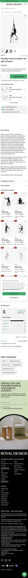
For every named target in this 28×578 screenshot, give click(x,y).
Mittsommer (4, 496)
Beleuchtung (17, 465)
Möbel (15, 461)
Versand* (3, 465)
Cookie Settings (14, 297)
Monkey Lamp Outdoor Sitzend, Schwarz (19, 212)
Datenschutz (4, 472)
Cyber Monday (5, 502)
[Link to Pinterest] (9, 560)
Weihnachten (4, 504)
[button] (24, 4)
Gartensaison (4, 494)
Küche (15, 471)
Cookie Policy (4, 476)
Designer (3, 478)
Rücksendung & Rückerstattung (5, 468)
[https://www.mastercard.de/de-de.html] (7, 566)
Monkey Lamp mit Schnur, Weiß (6, 267)
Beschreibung (5, 130)
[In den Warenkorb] (24, 89)
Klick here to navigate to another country (12, 523)
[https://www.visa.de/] (3, 566)
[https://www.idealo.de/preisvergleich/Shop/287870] (16, 566)
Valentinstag (4, 488)
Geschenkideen (5, 492)
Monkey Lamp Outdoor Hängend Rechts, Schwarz (19, 240)
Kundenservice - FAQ (6, 463)
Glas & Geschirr (18, 467)
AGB (2, 470)
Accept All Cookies (14, 293)
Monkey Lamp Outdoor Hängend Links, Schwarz (6, 240)
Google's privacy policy (14, 289)
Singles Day (4, 498)
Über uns (3, 461)
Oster (2, 490)
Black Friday (4, 500)
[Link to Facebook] (2, 560)
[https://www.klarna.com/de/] (12, 566)
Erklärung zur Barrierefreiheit (5, 481)
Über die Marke (5, 185)
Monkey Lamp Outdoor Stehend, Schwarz (6, 212)
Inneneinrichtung (18, 463)
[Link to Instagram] (6, 560)
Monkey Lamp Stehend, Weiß (18, 267)
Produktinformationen (7, 181)
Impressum (4, 474)
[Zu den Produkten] (14, 89)
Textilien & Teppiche (19, 469)
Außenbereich (18, 473)
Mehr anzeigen (14, 102)
